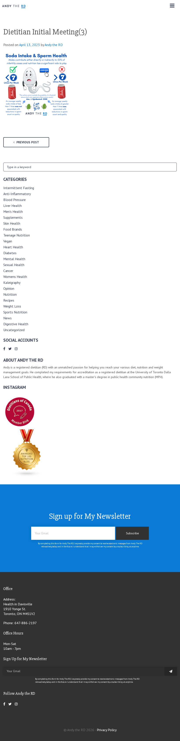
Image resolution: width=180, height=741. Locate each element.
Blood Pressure (14, 199)
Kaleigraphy (11, 282)
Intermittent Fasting (18, 188)
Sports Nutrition (15, 312)
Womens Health (15, 276)
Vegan (7, 241)
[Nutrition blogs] (27, 475)
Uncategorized (14, 330)
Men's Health (13, 211)
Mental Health (14, 259)
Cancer (8, 270)
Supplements (13, 217)
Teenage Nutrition (16, 235)
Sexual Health (13, 265)
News (7, 318)
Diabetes (9, 253)
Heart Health (13, 247)
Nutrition (10, 294)
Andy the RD (54, 45)
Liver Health (12, 205)
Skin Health (11, 223)
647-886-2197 (25, 623)
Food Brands (12, 229)
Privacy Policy (107, 730)
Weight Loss (12, 306)
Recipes (8, 300)
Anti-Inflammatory (17, 194)
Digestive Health (15, 324)
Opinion (8, 288)
